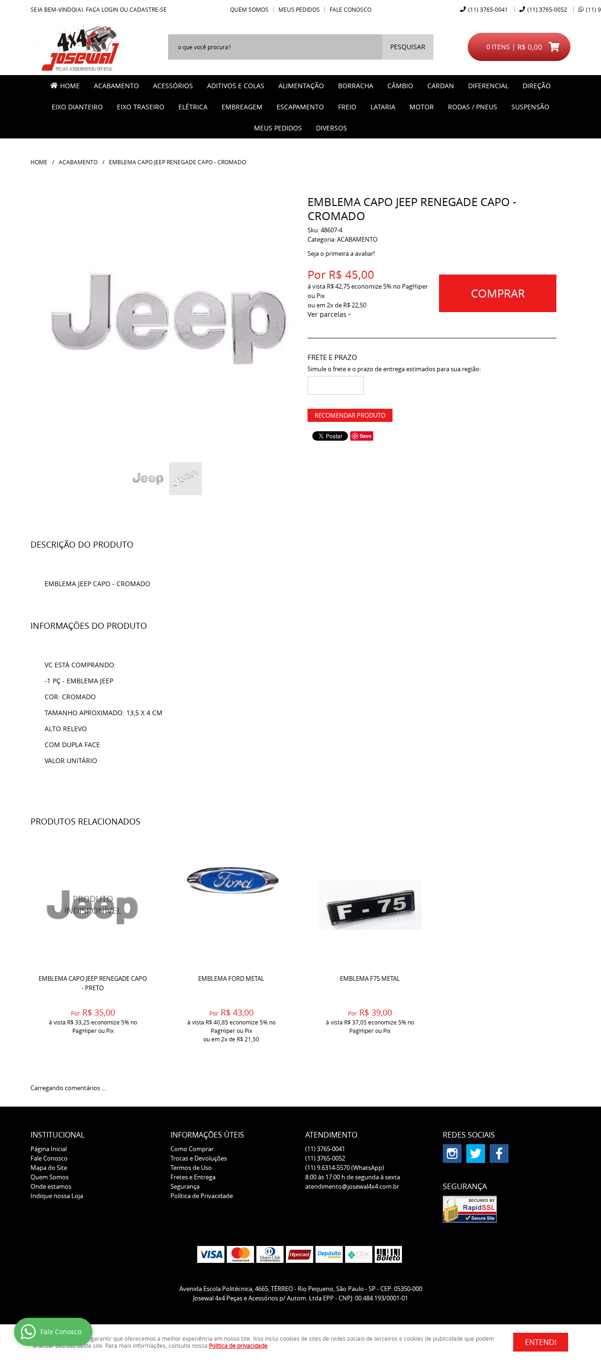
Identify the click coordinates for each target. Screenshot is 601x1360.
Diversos (331, 127)
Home (70, 85)
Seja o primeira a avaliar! (341, 253)
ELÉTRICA (193, 106)
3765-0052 (547, 9)
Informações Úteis (207, 1134)
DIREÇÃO (537, 85)
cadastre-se (148, 9)
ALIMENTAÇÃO (301, 85)
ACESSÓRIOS (173, 85)
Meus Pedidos (299, 9)
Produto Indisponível (93, 904)
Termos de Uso (191, 1167)
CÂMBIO (400, 85)
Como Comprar (192, 1149)
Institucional (58, 1134)
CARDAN (440, 85)
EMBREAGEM (242, 106)
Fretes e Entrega (193, 1177)
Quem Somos (249, 9)
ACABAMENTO (116, 85)
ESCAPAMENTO (300, 106)
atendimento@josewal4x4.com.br (352, 1186)
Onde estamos (51, 1186)
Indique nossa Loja (57, 1196)
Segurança (185, 1186)
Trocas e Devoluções (198, 1158)
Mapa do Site (49, 1167)
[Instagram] (452, 1153)
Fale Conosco (350, 9)
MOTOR (421, 106)
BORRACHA (355, 85)
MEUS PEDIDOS (278, 127)
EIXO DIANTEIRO (77, 106)
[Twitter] (475, 1153)
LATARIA (382, 106)
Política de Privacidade (201, 1196)
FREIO (347, 106)
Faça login (102, 9)
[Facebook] (499, 1153)
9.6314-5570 (344, 1167)
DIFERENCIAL (488, 85)
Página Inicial (49, 1149)
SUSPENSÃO (530, 106)
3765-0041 (488, 9)
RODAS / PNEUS (472, 106)
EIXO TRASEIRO (140, 106)
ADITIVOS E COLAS (235, 85)
